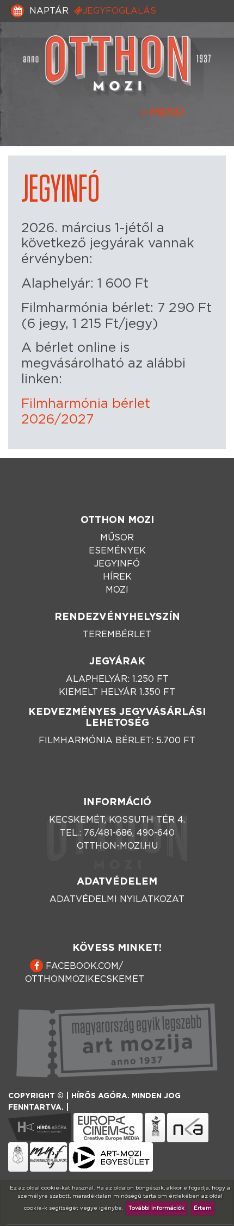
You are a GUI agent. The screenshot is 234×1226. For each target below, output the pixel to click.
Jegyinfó (117, 563)
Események (117, 550)
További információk (156, 1208)
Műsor (117, 537)
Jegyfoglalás (119, 11)
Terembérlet (117, 634)
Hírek (117, 576)
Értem (203, 1208)
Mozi (117, 590)
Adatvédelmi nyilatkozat (117, 899)
